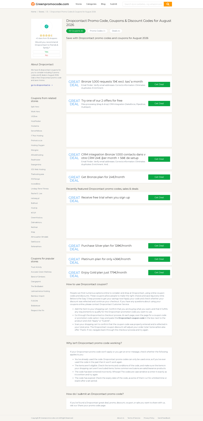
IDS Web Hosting (38, 169)
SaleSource (35, 242)
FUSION (34, 301)
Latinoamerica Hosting (40, 291)
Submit (113, 4)
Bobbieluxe (35, 306)
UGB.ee (34, 116)
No (46, 55)
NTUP (33, 213)
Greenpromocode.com (52, 4)
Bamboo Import (37, 296)
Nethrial (34, 227)
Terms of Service (134, 418)
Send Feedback (164, 418)
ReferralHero (36, 246)
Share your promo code (89, 405)
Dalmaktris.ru (36, 222)
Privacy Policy (149, 418)
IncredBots (35, 184)
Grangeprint (36, 282)
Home (33, 12)
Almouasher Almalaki (39, 237)
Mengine (34, 150)
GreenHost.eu (37, 218)
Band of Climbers (38, 277)
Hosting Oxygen (38, 145)
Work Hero (35, 112)
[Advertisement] (119, 57)
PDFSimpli (35, 179)
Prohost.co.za (36, 140)
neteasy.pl (35, 198)
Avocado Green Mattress (41, 272)
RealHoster (35, 160)
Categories (91, 4)
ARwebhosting (37, 155)
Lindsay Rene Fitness (40, 189)
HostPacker (36, 121)
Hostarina (35, 126)
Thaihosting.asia (37, 174)
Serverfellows (36, 131)
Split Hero (35, 107)
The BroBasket (37, 286)
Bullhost (34, 203)
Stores (79, 4)
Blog (103, 4)
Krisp (33, 232)
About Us (120, 418)
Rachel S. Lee (36, 193)
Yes (46, 52)
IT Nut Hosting (37, 136)
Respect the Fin (37, 310)
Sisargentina (36, 165)
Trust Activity (36, 267)
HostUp (34, 208)
